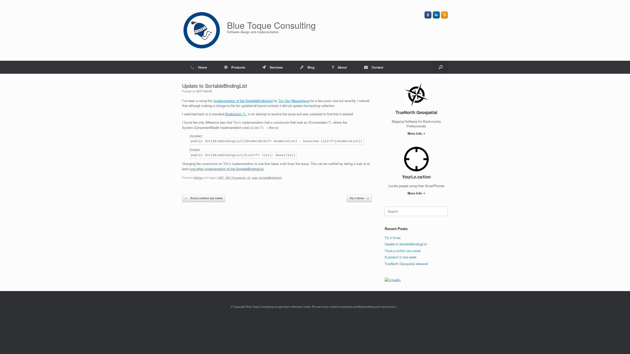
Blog (311, 67)
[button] (440, 67)
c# (248, 177)
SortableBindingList (270, 177)
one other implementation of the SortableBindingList (227, 168)
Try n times (359, 198)
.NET (220, 177)
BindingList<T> (236, 114)
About (342, 67)
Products (238, 67)
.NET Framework (235, 177)
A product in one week (400, 257)
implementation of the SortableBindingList (243, 100)
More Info (415, 133)
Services (276, 67)
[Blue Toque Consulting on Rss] (444, 14)
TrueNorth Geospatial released (406, 263)
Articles (198, 177)
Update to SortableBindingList (406, 244)
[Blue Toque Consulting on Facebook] (428, 14)
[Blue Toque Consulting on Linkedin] (436, 14)
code (254, 177)
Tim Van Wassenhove (293, 100)
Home (202, 67)
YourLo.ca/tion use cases (203, 198)
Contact (377, 67)
